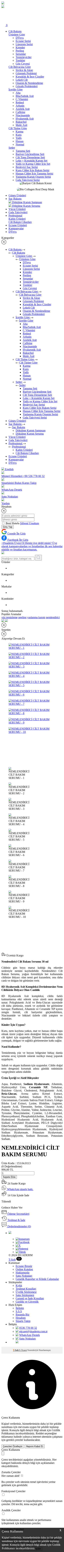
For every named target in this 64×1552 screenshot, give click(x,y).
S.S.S (19, 1311)
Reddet (40, 1433)
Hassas (19, 141)
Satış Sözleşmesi (25, 1295)
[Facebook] (23, 1242)
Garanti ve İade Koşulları (30, 1298)
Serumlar (21, 53)
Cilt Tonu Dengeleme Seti (30, 157)
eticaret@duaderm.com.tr (33, 1331)
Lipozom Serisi (24, 44)
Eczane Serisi (23, 41)
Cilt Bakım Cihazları (27, 453)
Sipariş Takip (23, 1321)
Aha (18, 92)
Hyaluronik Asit (25, 118)
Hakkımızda (22, 1272)
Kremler (20, 47)
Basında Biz (22, 1314)
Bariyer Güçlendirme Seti (30, 154)
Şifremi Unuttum (29, 523)
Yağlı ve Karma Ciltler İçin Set (33, 163)
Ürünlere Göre (24, 255)
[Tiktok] (21, 1251)
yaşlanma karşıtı (36, 617)
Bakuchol (21, 121)
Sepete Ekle (9, 1177)
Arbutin (20, 105)
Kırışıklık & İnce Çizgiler (30, 76)
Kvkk (19, 1285)
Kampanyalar (16, 228)
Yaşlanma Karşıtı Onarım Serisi (33, 176)
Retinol (20, 102)
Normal (20, 144)
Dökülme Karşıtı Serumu (30, 433)
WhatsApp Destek (29, 1335)
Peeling (20, 50)
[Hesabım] (3, 20)
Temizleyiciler (23, 57)
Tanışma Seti (23, 150)
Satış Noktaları (24, 1275)
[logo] (2, 3)
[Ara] (3, 11)
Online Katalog (24, 1269)
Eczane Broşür (24, 1266)
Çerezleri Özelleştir (12, 1446)
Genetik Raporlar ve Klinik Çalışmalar (37, 1279)
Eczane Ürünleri (18, 225)
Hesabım (21, 1317)
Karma (19, 131)
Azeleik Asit (23, 108)
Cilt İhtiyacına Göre (27, 291)
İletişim (20, 1308)
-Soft (12, 1259)
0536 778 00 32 (28, 1327)
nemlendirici (53, 617)
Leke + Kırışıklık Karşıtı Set (31, 160)
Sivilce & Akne (24, 70)
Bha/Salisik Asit (25, 95)
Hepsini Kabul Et (34, 1446)
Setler (19, 382)
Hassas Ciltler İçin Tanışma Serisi (34, 173)
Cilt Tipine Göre (25, 359)
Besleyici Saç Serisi (27, 167)
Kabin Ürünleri (24, 449)
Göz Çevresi (23, 63)
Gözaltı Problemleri (27, 86)
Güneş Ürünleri (17, 195)
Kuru (19, 134)
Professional (15, 215)
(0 (11, 1166)
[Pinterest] (22, 1248)
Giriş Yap (7, 527)
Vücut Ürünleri (17, 209)
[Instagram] (23, 1238)
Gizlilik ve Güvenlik (27, 1301)
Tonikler (20, 60)
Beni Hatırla (13, 523)
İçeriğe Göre (23, 317)
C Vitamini (22, 99)
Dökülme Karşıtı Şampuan (31, 430)
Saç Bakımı (15, 198)
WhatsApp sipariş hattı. (19, 1189)
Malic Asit (21, 125)
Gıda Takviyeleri (18, 212)
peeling (22, 617)
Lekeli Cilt (22, 79)
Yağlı (19, 138)
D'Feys (20, 37)
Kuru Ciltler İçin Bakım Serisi (32, 170)
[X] (18, 1245)
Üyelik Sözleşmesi (26, 1291)
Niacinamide (23, 115)
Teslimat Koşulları (26, 1288)
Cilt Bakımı (15, 31)
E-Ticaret (23, 1350)
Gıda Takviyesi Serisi (28, 180)
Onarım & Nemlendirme (29, 83)
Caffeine (20, 112)
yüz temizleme (9, 617)
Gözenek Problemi (26, 73)
